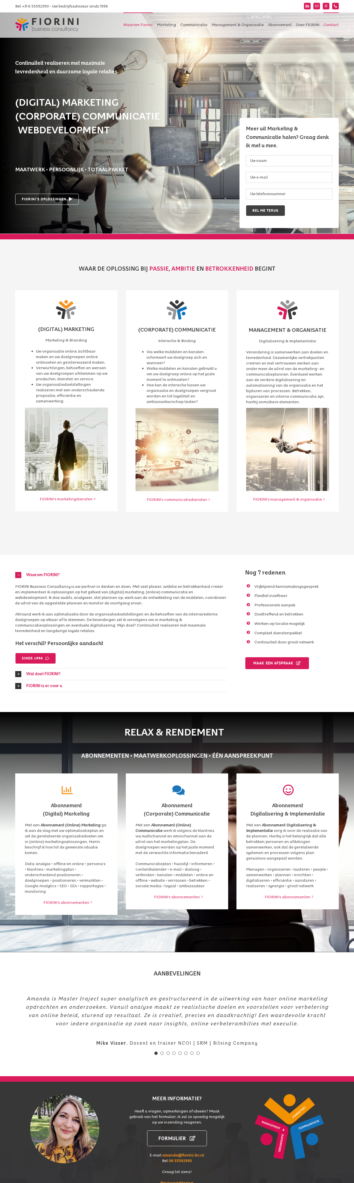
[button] (121, 575)
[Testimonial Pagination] (156, 1053)
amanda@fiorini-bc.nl (183, 1155)
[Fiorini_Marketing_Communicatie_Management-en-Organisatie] (289, 1096)
